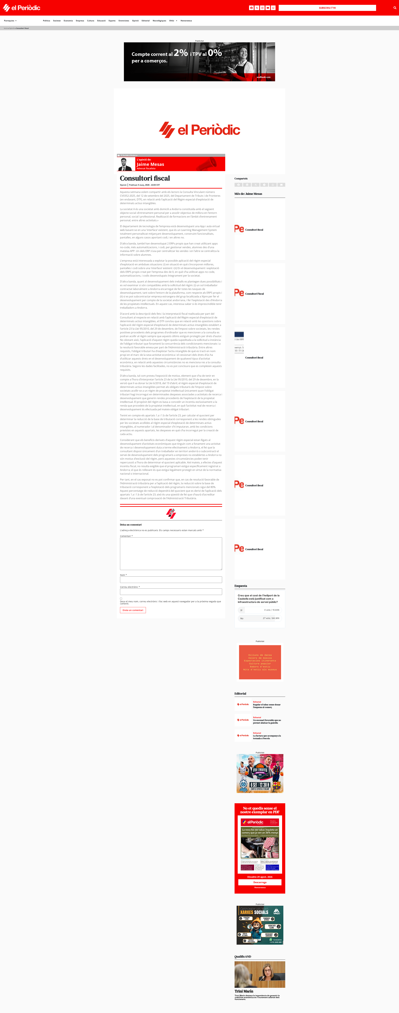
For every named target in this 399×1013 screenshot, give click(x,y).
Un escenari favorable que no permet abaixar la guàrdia (267, 721)
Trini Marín (244, 991)
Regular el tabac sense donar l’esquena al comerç (267, 706)
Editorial (146, 20)
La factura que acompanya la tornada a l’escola (267, 737)
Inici (5, 28)
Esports (112, 20)
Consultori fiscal (254, 229)
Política (46, 20)
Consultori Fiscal (254, 293)
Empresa (80, 20)
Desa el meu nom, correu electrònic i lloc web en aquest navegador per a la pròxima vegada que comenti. (170, 602)
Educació (101, 20)
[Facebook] (251, 7)
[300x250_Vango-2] (260, 943)
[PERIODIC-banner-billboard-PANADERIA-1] (199, 80)
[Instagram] (262, 7)
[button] (394, 7)
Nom (123, 575)
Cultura (90, 20)
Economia (68, 20)
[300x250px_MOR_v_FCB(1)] (260, 792)
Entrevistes (124, 20)
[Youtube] (267, 7)
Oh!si (171, 20)
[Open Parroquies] (16, 20)
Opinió (135, 20)
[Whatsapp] (273, 7)
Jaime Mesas (150, 164)
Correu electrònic (130, 587)
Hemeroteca (186, 20)
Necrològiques (159, 20)
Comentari (126, 536)
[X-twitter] (257, 7)
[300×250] (260, 680)
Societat (57, 20)
